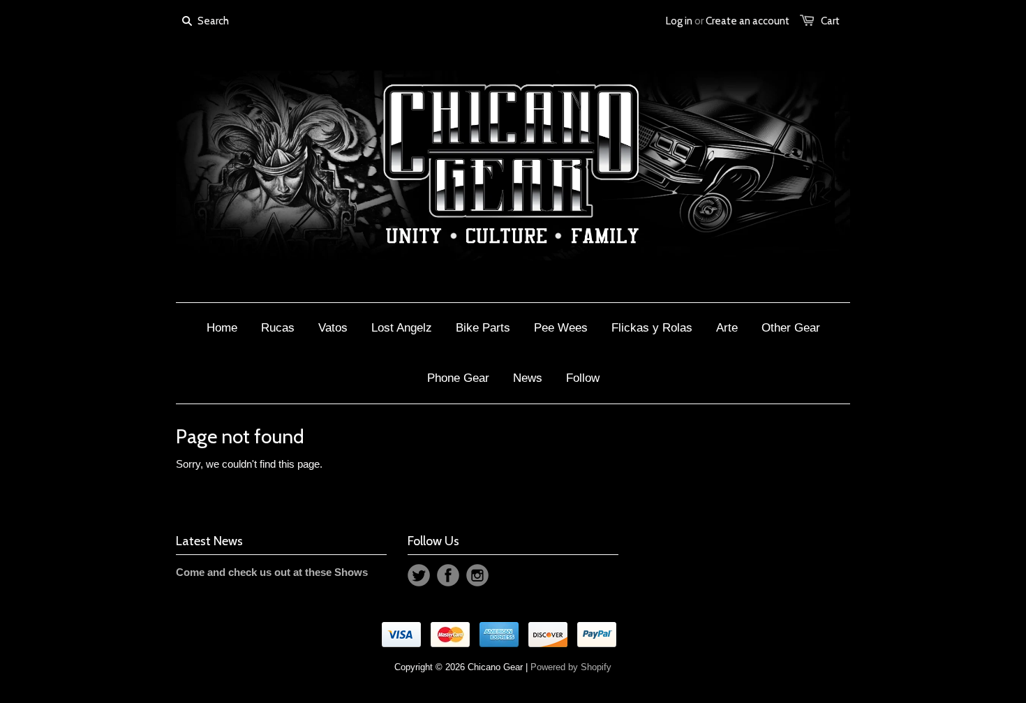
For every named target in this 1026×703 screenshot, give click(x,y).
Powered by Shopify (570, 667)
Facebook (448, 575)
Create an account (747, 21)
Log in (679, 21)
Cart (830, 21)
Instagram (477, 575)
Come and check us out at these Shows (272, 572)
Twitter (419, 575)
